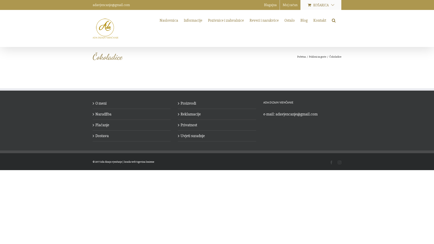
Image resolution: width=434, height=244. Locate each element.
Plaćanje (102, 124)
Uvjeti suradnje (193, 135)
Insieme (150, 162)
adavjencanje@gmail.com (111, 5)
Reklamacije (191, 114)
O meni (101, 103)
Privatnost (189, 124)
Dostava (102, 135)
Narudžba (103, 114)
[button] (334, 20)
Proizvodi (188, 103)
